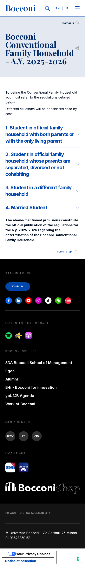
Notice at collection (20, 561)
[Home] (20, 8)
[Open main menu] (77, 9)
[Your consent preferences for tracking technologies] (78, 559)
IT (67, 8)
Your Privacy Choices (33, 554)
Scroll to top (64, 251)
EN (58, 8)
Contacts (68, 23)
